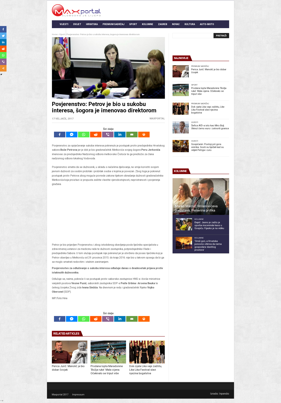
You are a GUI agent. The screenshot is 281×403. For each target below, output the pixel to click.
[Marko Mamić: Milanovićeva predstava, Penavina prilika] (201, 196)
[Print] (144, 134)
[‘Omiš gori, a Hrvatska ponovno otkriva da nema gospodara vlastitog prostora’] (184, 243)
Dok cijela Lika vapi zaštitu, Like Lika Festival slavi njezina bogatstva (145, 369)
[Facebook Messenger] (71, 134)
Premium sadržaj (113, 24)
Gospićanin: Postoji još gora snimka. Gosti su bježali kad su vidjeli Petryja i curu (207, 147)
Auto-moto (207, 24)
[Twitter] (3, 36)
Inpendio (224, 393)
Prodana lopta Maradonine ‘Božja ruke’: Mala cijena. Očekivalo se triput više (107, 369)
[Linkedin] (120, 134)
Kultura (190, 24)
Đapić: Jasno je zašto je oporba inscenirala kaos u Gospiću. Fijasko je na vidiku (209, 225)
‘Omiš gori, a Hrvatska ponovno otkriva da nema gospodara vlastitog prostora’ (208, 245)
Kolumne (147, 24)
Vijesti (64, 24)
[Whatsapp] (83, 134)
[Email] (132, 134)
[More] (3, 68)
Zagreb (162, 24)
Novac (176, 24)
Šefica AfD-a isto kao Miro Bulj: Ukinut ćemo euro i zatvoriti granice (210, 127)
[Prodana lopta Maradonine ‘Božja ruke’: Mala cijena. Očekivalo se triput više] (108, 352)
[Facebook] (59, 134)
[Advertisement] (108, 215)
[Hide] (1, 74)
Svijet (77, 24)
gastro (59, 32)
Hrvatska (92, 24)
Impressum (78, 394)
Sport (133, 24)
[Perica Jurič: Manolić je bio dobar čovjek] (69, 352)
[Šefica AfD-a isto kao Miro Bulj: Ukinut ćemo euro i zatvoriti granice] (181, 127)
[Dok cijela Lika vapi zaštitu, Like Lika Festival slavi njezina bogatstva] (147, 352)
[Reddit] (95, 134)
